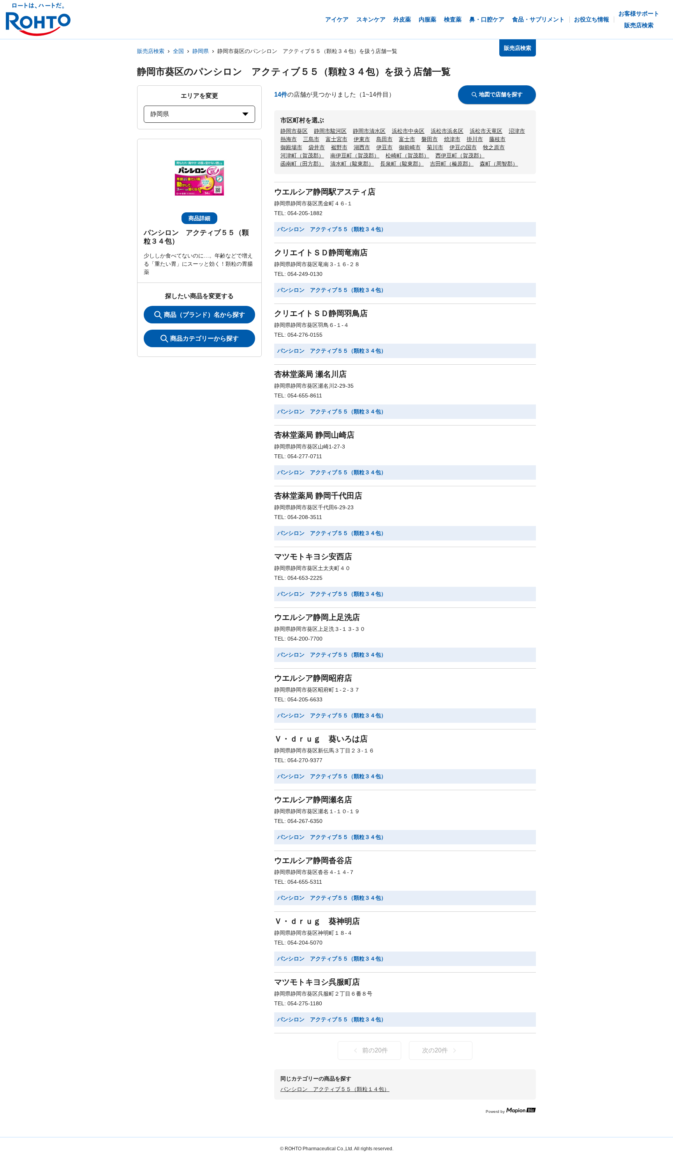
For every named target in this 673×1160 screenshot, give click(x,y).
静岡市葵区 (294, 131)
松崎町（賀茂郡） (407, 155)
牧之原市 (494, 147)
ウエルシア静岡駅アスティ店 (324, 191)
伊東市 (362, 139)
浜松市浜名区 (447, 131)
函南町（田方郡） (302, 164)
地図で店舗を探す (501, 94)
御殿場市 (291, 147)
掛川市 (475, 139)
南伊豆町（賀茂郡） (354, 155)
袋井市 (316, 147)
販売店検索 (150, 51)
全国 (178, 51)
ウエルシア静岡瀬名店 (313, 799)
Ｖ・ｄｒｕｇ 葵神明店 (317, 921)
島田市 (384, 139)
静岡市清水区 (369, 131)
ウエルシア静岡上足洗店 (317, 617)
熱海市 (288, 139)
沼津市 (517, 131)
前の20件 (375, 1050)
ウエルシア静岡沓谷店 (313, 860)
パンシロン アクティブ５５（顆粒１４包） (334, 1089)
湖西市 (362, 147)
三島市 (311, 139)
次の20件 (435, 1050)
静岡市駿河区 (330, 131)
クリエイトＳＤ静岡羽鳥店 (321, 313)
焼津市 (452, 139)
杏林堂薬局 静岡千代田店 (318, 495)
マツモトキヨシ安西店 (313, 556)
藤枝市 (497, 139)
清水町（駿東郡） (352, 164)
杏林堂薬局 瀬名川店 (310, 374)
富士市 (407, 139)
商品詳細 (199, 218)
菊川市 (435, 147)
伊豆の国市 (463, 147)
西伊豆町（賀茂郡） (459, 155)
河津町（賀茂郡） (302, 155)
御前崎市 (410, 147)
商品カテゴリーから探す (204, 338)
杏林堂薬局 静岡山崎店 (314, 435)
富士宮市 (336, 139)
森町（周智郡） (499, 164)
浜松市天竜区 (486, 131)
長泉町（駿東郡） (402, 164)
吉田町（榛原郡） (452, 164)
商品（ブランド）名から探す (204, 314)
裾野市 (339, 147)
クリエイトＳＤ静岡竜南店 (321, 252)
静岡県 (200, 51)
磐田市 (429, 139)
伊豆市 (384, 147)
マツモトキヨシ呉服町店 (317, 982)
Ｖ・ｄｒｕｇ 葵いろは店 (321, 738)
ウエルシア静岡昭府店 (313, 678)
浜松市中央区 (408, 131)
